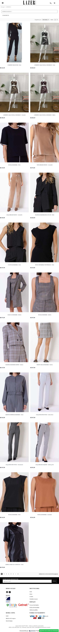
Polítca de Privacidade (34, 607)
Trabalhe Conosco (34, 599)
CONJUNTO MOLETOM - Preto (14, 65)
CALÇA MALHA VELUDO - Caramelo (14, 215)
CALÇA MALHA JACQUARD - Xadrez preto (44, 464)
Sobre (31, 594)
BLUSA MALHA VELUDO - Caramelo (45, 165)
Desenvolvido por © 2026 (29, 631)
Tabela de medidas (34, 610)
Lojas (31, 591)
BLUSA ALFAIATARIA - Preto (14, 165)
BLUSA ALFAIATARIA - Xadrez (44, 314)
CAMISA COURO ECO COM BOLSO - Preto (14, 564)
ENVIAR (54, 581)
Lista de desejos (9, 621)
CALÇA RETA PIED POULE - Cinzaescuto (14, 464)
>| (17, 574)
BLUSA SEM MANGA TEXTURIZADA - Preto (44, 265)
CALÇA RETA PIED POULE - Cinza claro (44, 414)
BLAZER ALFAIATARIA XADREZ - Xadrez (14, 364)
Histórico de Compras (10, 618)
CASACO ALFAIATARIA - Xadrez (14, 314)
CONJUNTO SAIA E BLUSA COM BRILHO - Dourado (14, 115)
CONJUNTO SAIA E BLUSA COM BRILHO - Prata (44, 65)
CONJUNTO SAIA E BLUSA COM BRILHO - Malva (44, 115)
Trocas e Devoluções (34, 605)
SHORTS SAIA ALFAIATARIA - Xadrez (45, 364)
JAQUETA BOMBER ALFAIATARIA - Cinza (14, 414)
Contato (31, 596)
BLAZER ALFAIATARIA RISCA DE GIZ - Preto (44, 215)
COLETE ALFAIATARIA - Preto (14, 265)
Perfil (7, 616)
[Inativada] (13, 600)
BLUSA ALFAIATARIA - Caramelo (44, 514)
